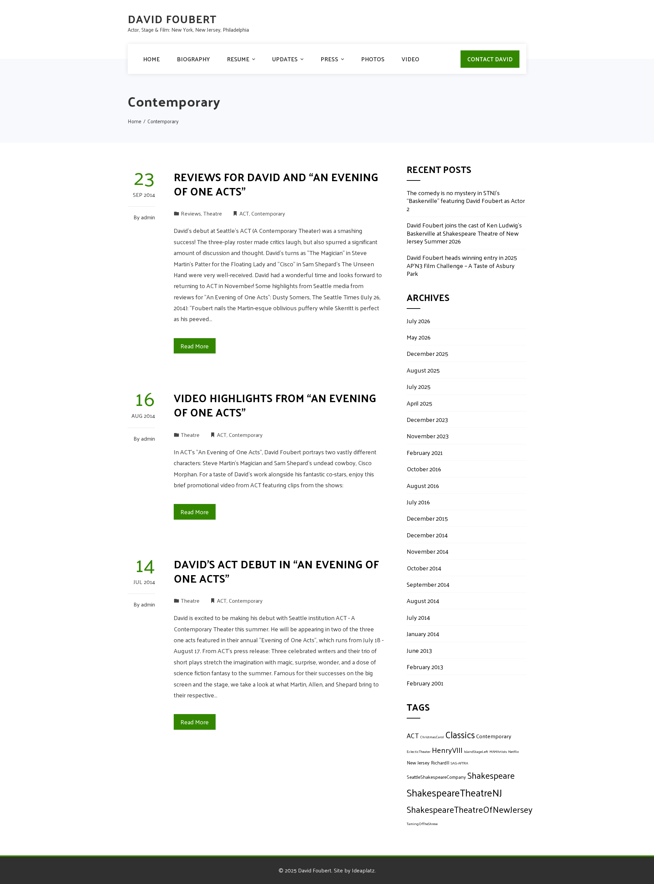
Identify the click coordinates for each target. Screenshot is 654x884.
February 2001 (425, 683)
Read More (195, 345)
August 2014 (423, 600)
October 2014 (424, 567)
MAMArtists (498, 751)
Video (410, 59)
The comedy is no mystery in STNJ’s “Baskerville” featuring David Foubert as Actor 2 (466, 200)
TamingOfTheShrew (422, 823)
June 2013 (419, 650)
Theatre (212, 213)
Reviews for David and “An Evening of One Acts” (276, 184)
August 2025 (423, 370)
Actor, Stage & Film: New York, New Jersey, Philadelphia (188, 29)
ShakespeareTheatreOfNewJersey (469, 809)
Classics (460, 734)
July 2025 (419, 386)
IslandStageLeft (476, 751)
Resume (238, 59)
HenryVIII (447, 750)
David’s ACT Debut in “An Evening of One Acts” (276, 571)
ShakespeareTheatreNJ (454, 792)
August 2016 (423, 485)
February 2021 (425, 452)
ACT (244, 213)
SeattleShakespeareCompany (436, 776)
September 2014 (428, 584)
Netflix (513, 751)
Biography (193, 59)
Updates (285, 59)
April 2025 (419, 403)
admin (148, 217)
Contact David (490, 59)
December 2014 (427, 534)
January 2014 (423, 633)
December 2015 (427, 518)
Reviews (191, 213)
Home (151, 59)
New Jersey (418, 762)
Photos (373, 59)
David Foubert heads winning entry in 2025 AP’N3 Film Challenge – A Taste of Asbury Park (462, 265)
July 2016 (418, 501)
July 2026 (418, 320)
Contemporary (268, 213)
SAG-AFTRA (459, 763)
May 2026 (419, 337)
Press (329, 59)
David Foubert (172, 19)
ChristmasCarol (432, 736)
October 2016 (424, 468)
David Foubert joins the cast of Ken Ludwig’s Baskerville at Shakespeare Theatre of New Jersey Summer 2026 (464, 233)
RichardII (440, 762)
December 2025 (427, 353)
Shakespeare (491, 775)
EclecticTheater (419, 751)
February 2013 (425, 666)
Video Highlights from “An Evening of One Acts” (275, 405)
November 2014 (428, 551)
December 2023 (427, 419)
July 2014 (418, 617)
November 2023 (428, 435)
